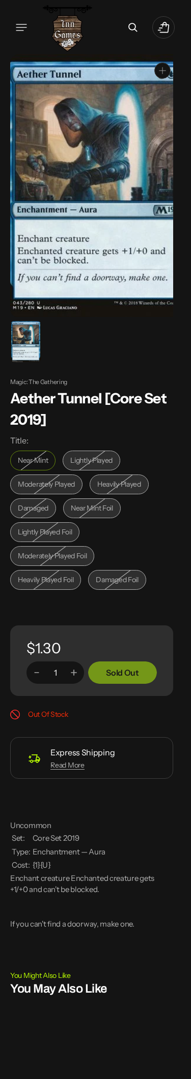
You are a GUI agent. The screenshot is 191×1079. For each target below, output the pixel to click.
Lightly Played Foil (48, 532)
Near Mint (37, 461)
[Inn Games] (67, 27)
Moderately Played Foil (52, 556)
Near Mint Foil (96, 508)
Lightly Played (95, 461)
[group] (25, 340)
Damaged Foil (121, 580)
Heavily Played (123, 485)
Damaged (37, 508)
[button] (21, 27)
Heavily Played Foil (48, 580)
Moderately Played (48, 485)
